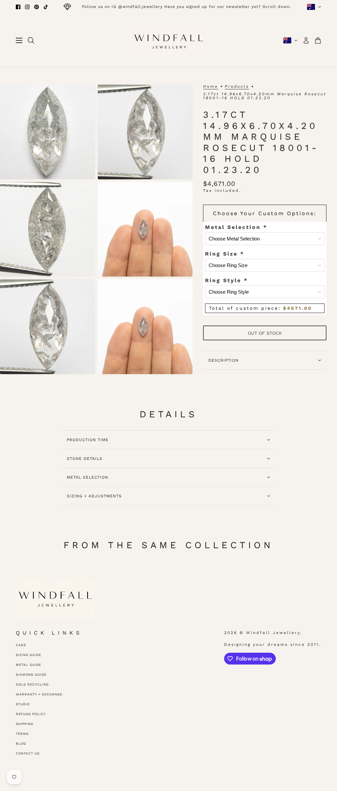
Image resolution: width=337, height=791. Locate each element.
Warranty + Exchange (39, 694)
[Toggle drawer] (19, 40)
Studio (23, 704)
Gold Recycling (32, 684)
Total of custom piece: (260, 308)
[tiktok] (45, 7)
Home (210, 86)
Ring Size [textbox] (224, 254)
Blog (21, 743)
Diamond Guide (31, 674)
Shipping (24, 724)
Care (21, 645)
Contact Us (27, 753)
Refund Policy (31, 714)
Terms (22, 733)
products (237, 86)
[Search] (31, 40)
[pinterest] (36, 7)
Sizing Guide (28, 655)
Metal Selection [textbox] (236, 227)
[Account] (306, 40)
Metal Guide (28, 665)
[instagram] (27, 7)
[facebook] (18, 7)
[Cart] (318, 40)
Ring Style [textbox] (226, 280)
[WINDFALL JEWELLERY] (168, 40)
